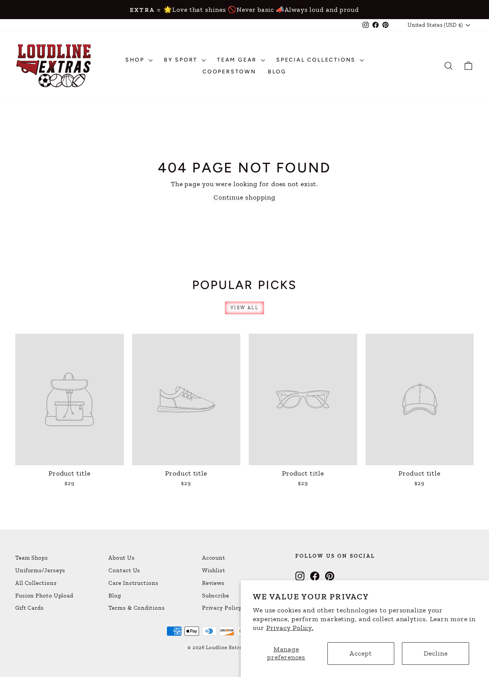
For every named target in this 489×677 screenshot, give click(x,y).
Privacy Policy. (290, 627)
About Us (121, 557)
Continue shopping (244, 197)
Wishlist (213, 570)
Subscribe (215, 595)
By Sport (182, 60)
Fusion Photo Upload (44, 595)
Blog (277, 71)
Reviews (213, 583)
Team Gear (238, 60)
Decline (436, 653)
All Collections (36, 583)
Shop (136, 60)
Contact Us (124, 570)
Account (213, 557)
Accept (361, 653)
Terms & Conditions (136, 607)
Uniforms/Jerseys (40, 570)
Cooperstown (229, 71)
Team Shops (31, 557)
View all (244, 307)
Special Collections (317, 60)
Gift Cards (29, 607)
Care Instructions (133, 583)
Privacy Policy (222, 607)
